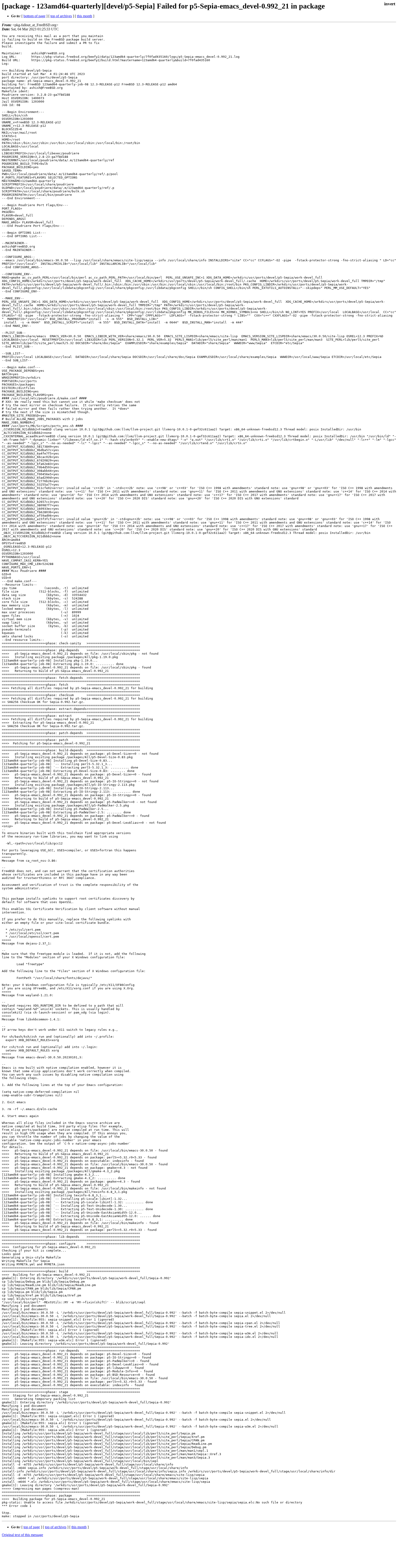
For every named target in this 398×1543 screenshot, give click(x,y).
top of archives (61, 16)
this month (84, 16)
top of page (31, 1527)
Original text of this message (22, 1535)
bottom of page (34, 16)
